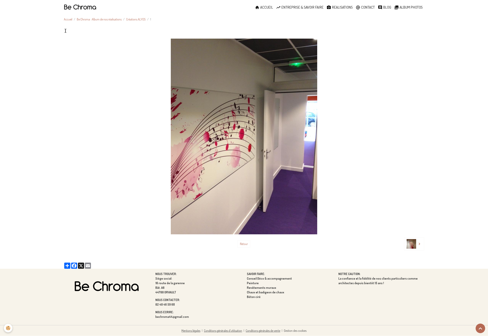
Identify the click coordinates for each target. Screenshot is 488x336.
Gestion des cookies (295, 331)
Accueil (68, 19)
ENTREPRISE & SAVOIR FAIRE (302, 7)
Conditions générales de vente (263, 331)
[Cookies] (8, 328)
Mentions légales (190, 331)
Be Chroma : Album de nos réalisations (99, 19)
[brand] (81, 7)
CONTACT (367, 7)
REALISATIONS (342, 7)
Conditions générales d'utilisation (223, 331)
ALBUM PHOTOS (411, 7)
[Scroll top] (480, 328)
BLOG (386, 7)
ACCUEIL (266, 7)
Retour (244, 244)
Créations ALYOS (136, 19)
